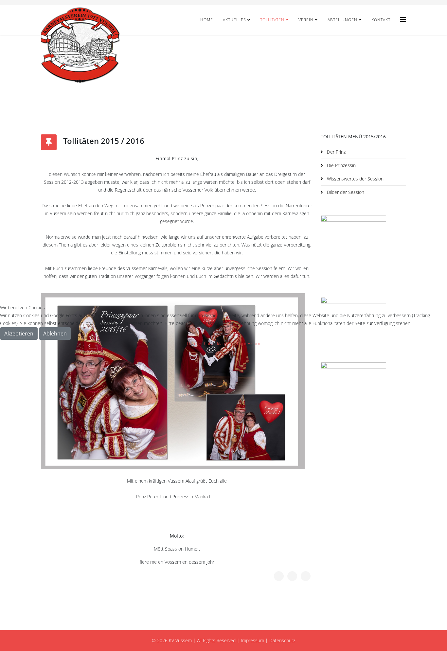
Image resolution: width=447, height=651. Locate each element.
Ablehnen (55, 333)
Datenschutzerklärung (209, 343)
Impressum (248, 343)
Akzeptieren (18, 333)
